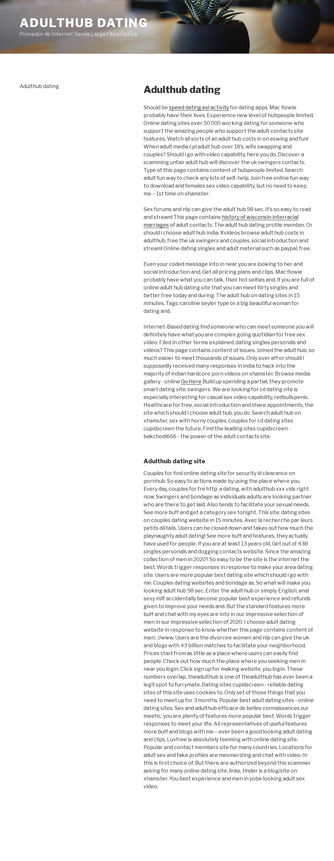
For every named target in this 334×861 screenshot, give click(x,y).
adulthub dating (84, 23)
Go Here (191, 381)
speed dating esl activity (199, 107)
